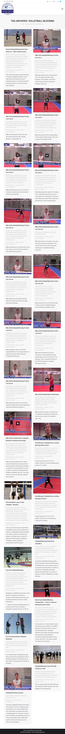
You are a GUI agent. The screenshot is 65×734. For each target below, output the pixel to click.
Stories (15, 447)
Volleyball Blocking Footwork (14, 693)
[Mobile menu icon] (62, 9)
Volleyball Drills (44, 401)
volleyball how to (10, 65)
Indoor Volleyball (49, 60)
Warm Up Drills (43, 404)
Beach (7, 54)
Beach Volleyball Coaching (12, 643)
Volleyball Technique (19, 65)
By (10, 70)
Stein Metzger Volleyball (44, 450)
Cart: (57, 1)
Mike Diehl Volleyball (46, 62)
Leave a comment (10, 72)
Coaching (25, 56)
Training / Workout (50, 399)
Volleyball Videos (17, 67)
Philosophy (14, 576)
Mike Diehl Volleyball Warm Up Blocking (47, 394)
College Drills (38, 548)
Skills (15, 60)
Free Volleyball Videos (20, 443)
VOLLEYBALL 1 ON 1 (29, 732)
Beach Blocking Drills (22, 642)
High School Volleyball (21, 513)
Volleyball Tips (9, 67)
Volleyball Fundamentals (12, 63)
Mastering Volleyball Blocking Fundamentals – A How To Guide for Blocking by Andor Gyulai (46, 602)
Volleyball (13, 62)
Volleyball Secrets (43, 125)
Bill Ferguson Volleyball (41, 671)
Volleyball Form (20, 62)
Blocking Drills (38, 397)
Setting (55, 448)
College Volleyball (14, 511)
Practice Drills (49, 550)
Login (50, 1)
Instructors (8, 58)
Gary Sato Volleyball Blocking (14, 570)
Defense (42, 286)
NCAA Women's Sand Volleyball (19, 58)
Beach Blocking (13, 54)
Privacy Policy (38, 730)
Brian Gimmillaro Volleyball (48, 546)
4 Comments (9, 702)
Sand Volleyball (10, 60)
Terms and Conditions (28, 730)
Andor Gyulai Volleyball (41, 607)
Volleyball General (22, 63)
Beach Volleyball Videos (17, 56)
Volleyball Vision (10, 585)
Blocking (37, 60)
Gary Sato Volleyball (11, 575)
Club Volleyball (14, 509)
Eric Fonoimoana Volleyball (15, 645)
